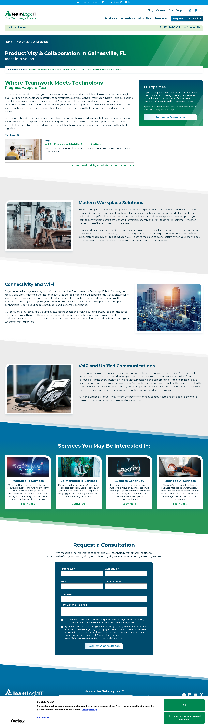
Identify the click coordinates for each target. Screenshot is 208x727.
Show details (43, 717)
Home (8, 41)
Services (110, 18)
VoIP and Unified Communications (105, 69)
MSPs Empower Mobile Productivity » (73, 144)
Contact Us (193, 27)
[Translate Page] (190, 10)
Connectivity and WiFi (73, 69)
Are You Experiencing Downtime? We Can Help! (104, 2)
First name (67, 569)
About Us (144, 18)
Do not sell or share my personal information (184, 718)
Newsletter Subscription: (103, 691)
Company (66, 594)
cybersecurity (168, 98)
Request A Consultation (187, 18)
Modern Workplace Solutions (44, 69)
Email (64, 581)
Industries (126, 18)
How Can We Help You (74, 605)
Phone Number (114, 581)
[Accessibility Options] (196, 10)
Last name (111, 569)
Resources (161, 18)
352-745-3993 (171, 27)
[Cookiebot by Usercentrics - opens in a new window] (18, 721)
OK (184, 705)
